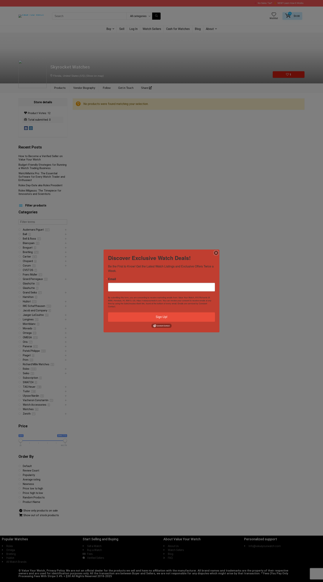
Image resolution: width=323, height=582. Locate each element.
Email (112, 279)
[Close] (216, 253)
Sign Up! (161, 316)
